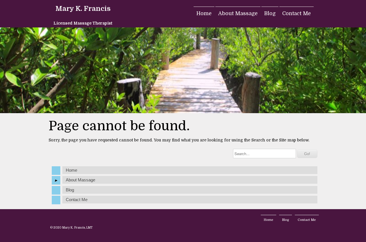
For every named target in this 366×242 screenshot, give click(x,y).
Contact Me (296, 13)
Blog (270, 13)
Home (204, 13)
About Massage (238, 13)
